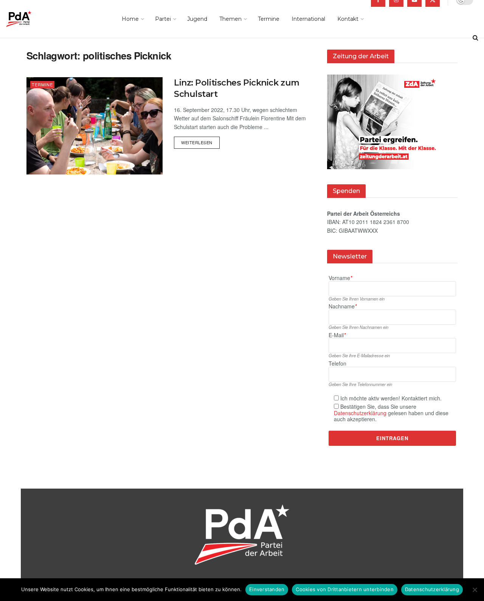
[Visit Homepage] (29, 19)
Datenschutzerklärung (360, 413)
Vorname (340, 278)
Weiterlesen (200, 141)
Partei (163, 19)
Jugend (197, 19)
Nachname (343, 306)
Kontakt (347, 19)
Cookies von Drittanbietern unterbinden (345, 589)
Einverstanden (266, 589)
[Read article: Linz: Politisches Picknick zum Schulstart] (94, 125)
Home (130, 19)
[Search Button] (475, 38)
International (308, 19)
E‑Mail (337, 335)
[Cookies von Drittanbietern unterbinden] (474, 589)
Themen (230, 19)
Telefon (337, 363)
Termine (268, 19)
